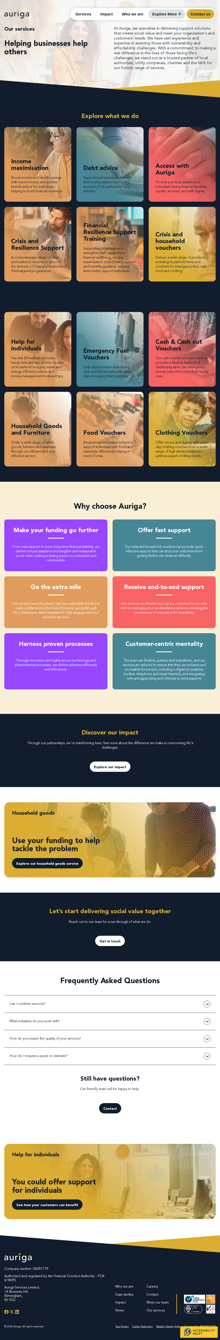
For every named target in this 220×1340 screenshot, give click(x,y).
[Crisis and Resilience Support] (37, 244)
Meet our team (158, 1302)
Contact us (201, 14)
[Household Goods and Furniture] (37, 429)
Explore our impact (110, 767)
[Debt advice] (110, 164)
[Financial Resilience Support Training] (110, 244)
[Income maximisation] (37, 164)
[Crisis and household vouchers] (182, 244)
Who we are (132, 14)
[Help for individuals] (37, 349)
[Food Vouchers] (110, 429)
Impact (106, 14)
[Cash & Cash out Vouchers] (182, 349)
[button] (199, 1332)
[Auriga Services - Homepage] (16, 13)
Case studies (124, 1294)
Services (83, 14)
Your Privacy (122, 1326)
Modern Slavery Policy (168, 1326)
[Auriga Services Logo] (18, 1258)
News (119, 1310)
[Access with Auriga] (182, 164)
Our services (156, 1310)
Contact (110, 1109)
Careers (152, 1286)
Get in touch (110, 941)
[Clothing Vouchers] (182, 429)
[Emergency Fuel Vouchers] (110, 349)
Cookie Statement (142, 1326)
